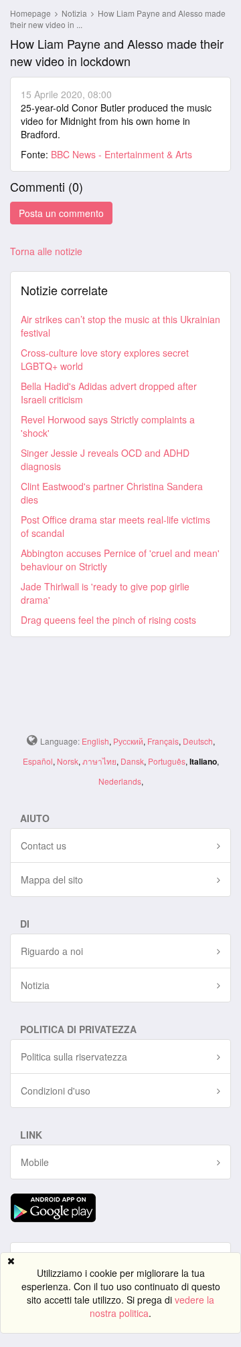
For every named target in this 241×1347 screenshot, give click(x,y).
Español (38, 761)
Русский (128, 741)
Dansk (132, 761)
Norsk (67, 761)
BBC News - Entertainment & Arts (121, 154)
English (95, 741)
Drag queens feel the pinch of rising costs (108, 619)
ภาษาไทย (99, 761)
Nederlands (119, 781)
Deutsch (198, 741)
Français (163, 741)
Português (166, 761)
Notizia (75, 13)
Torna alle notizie (46, 251)
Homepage (30, 13)
